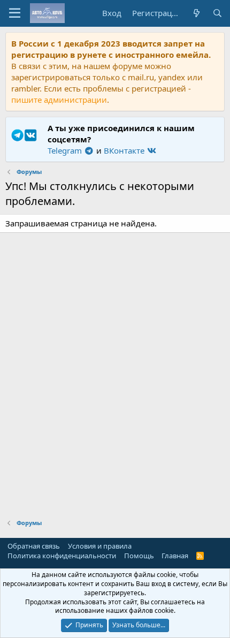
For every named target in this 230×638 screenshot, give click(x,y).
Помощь (139, 555)
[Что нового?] (196, 13)
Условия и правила (100, 546)
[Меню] (14, 13)
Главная (175, 555)
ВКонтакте (125, 150)
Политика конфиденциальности (61, 555)
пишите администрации (59, 99)
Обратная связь (33, 546)
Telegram (66, 150)
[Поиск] (217, 13)
